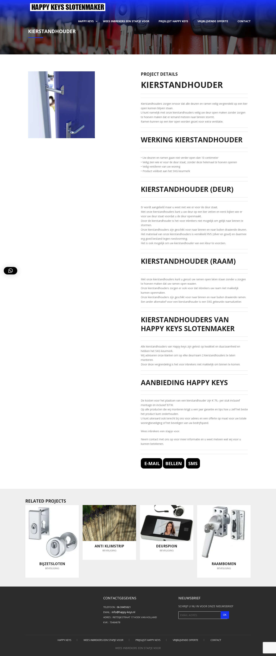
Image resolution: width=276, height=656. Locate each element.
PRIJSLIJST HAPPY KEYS (173, 21)
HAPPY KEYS (86, 21)
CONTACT (244, 21)
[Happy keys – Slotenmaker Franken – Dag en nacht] (67, 6)
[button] (10, 270)
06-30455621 (124, 607)
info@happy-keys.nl (123, 612)
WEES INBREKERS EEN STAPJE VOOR (126, 21)
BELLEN (173, 463)
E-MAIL (151, 463)
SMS (193, 463)
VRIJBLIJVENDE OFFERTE (213, 21)
